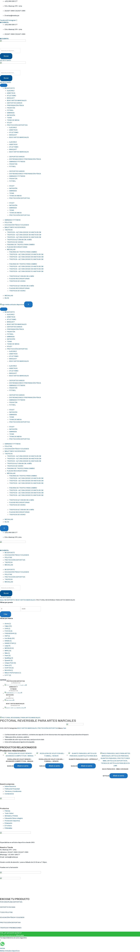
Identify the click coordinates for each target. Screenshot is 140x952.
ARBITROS (11, 93)
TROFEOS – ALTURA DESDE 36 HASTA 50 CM (24, 235)
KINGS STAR (10, 643)
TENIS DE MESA (13, 120)
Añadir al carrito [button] (22, 766)
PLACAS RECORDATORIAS (17, 247)
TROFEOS (9, 230)
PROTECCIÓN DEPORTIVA (17, 125)
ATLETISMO (11, 95)
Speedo (9, 660)
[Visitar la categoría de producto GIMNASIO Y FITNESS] (13, 693)
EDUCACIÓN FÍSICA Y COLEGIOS (17, 225)
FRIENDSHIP (11, 633)
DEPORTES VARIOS (14, 103)
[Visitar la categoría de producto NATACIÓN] (9, 701)
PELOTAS (8, 222)
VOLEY (9, 122)
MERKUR (9, 648)
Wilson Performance (13, 673)
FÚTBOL (10, 110)
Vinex (8, 665)
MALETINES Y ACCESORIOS (15, 227)
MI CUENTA (4, 22)
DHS (7, 628)
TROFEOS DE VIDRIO (15, 242)
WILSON (9, 670)
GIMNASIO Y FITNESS (17, 161)
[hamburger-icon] (3, 85)
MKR (8, 650)
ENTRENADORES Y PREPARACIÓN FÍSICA (25, 159)
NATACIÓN (11, 115)
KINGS (8, 641)
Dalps (8, 626)
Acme (8, 623)
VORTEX (9, 668)
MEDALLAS (11, 249)
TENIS (9, 117)
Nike (7, 653)
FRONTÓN (11, 108)
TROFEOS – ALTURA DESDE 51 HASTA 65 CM (24, 237)
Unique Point (10, 663)
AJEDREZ (10, 90)
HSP (7, 636)
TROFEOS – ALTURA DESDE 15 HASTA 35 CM (24, 232)
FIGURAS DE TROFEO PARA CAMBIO (21, 244)
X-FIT (8, 675)
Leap (7, 646)
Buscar (6, 56)
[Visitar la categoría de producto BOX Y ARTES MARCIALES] (15, 708)
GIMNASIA (10, 113)
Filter (5, 614)
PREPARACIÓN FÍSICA (15, 105)
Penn (8, 655)
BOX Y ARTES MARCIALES (16, 100)
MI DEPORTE (10, 88)
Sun (64, 728)
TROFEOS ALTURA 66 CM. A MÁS (19, 239)
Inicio (2, 600)
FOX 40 (8, 631)
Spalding (9, 658)
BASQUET (11, 98)
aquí (20, 867)
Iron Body (10, 638)
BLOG (7, 298)
